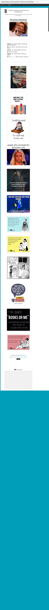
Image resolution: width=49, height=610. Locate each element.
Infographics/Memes (23, 357)
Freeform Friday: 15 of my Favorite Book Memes (18, 11)
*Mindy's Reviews (15, 357)
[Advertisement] (39, 28)
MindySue (24, 355)
